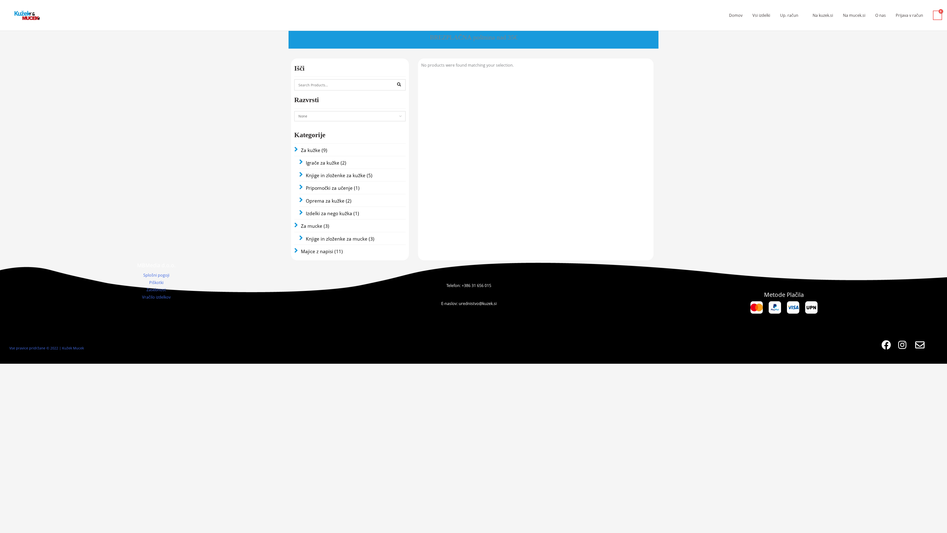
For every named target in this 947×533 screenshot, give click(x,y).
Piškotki (156, 282)
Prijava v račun (909, 15)
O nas (880, 15)
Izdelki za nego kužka (332, 213)
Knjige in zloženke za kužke (339, 175)
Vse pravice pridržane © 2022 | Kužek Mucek (46, 348)
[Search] (399, 85)
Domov (736, 15)
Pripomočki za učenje (333, 188)
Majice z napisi (322, 251)
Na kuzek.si (823, 15)
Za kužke (314, 150)
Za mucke (315, 226)
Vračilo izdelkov (156, 297)
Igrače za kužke (326, 163)
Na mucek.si (854, 15)
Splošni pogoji (156, 275)
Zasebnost (156, 289)
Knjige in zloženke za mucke (340, 239)
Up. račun (789, 15)
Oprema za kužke (328, 201)
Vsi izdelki (761, 15)
